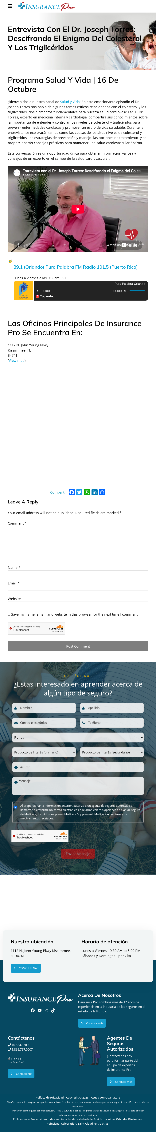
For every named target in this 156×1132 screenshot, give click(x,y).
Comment (17, 523)
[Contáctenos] (21, 1073)
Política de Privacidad (50, 1097)
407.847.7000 (20, 1045)
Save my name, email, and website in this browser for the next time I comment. (74, 614)
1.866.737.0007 (22, 1049)
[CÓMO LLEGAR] (26, 968)
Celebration (68, 1123)
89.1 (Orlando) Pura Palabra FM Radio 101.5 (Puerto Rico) (76, 267)
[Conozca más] (92, 1023)
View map (17, 360)
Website (14, 598)
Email (14, 583)
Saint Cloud (85, 1123)
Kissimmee (135, 1119)
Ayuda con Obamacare (105, 1097)
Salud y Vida (70, 101)
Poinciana (53, 1123)
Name (14, 567)
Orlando (121, 1119)
